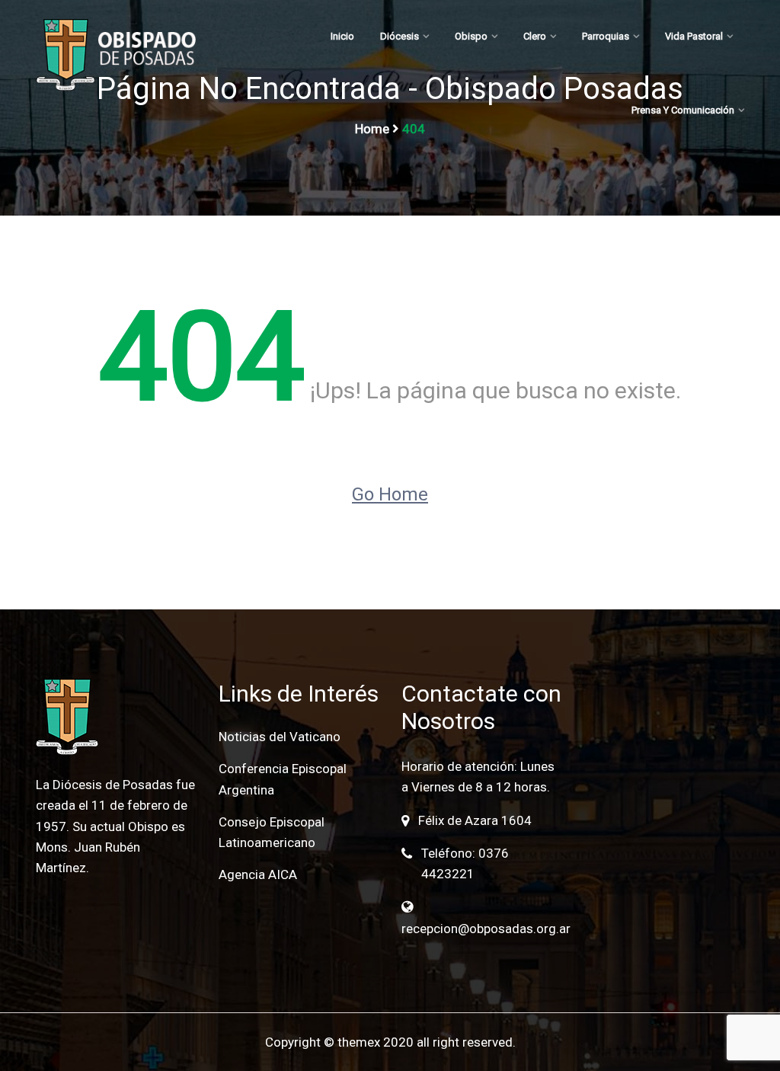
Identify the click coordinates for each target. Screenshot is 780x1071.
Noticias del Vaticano (279, 736)
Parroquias (605, 36)
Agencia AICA (258, 874)
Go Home (390, 494)
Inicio (342, 36)
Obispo (471, 36)
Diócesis (399, 36)
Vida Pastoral (694, 36)
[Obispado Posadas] (116, 55)
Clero (534, 36)
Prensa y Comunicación (682, 110)
